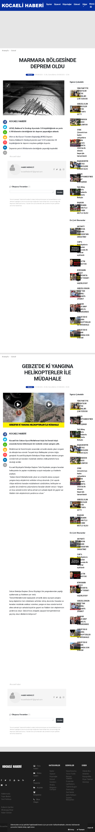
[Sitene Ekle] (7, 785)
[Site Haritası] (3, 785)
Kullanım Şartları (7, 807)
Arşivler (39, 788)
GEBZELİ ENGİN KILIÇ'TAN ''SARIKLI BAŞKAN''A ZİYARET (83, 293)
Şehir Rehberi (71, 795)
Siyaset (57, 4)
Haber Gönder (6, 813)
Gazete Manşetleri (70, 799)
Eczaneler (70, 781)
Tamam (81, 830)
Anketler (86, 774)
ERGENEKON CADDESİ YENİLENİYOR (82, 122)
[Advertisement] (47, 29)
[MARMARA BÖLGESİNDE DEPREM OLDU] (33, 98)
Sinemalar (70, 789)
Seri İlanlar (70, 792)
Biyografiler (87, 777)
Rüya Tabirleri (88, 779)
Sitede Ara (87, 771)
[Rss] (24, 780)
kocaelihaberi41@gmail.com (32, 172)
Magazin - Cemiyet (53, 788)
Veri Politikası (6, 799)
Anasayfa (5, 50)
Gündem (53, 782)
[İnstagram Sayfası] (11, 780)
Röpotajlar (67, 4)
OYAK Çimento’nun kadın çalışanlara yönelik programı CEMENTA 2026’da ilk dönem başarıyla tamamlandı (82, 143)
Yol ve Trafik (70, 774)
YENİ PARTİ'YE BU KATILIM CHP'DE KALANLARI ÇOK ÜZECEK (82, 93)
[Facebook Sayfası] (2, 780)
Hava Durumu (71, 771)
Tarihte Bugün (71, 787)
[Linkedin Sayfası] (19, 780)
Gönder (60, 192)
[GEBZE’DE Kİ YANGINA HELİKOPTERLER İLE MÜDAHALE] (33, 410)
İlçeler (49, 4)
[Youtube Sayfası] (15, 780)
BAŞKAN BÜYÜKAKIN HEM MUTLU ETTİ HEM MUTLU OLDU (82, 208)
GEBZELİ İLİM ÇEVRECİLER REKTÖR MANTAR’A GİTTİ (82, 109)
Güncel (77, 4)
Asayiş (52, 785)
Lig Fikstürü (70, 784)
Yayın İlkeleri (6, 796)
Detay (71, 830)
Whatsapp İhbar (7, 810)
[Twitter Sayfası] (6, 780)
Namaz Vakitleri (69, 778)
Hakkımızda (5, 794)
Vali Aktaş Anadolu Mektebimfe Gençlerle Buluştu (82, 192)
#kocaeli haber (15, 156)
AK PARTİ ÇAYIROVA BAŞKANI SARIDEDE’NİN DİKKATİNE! (83, 231)
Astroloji (86, 782)
